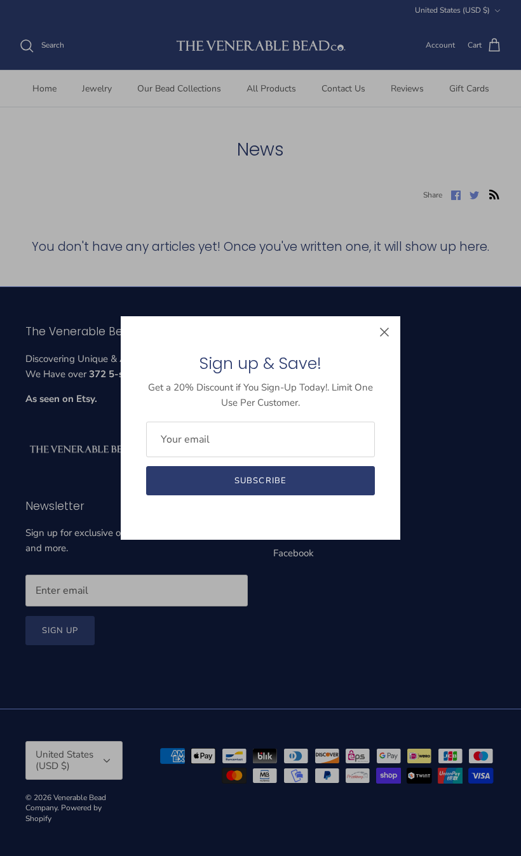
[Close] (384, 332)
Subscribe (260, 480)
